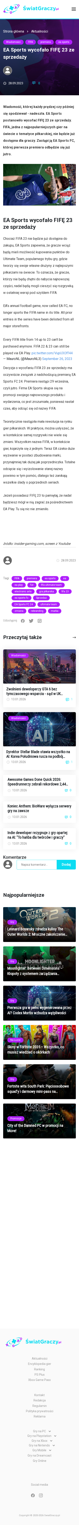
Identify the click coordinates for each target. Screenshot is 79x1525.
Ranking (39, 1369)
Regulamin (39, 1406)
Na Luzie (15, 1039)
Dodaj (66, 865)
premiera (45, 42)
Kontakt (39, 1395)
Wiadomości (13, 42)
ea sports (63, 42)
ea (64, 578)
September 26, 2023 (57, 359)
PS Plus (40, 1374)
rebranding (37, 610)
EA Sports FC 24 (24, 604)
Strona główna (13, 31)
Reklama (40, 1416)
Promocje (15, 1118)
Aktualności (39, 31)
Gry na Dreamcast (39, 1455)
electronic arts (23, 591)
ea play (19, 584)
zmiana (19, 610)
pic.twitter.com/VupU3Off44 (52, 353)
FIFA (30, 42)
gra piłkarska (46, 591)
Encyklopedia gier (39, 1364)
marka (54, 610)
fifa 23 (65, 591)
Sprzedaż (41, 597)
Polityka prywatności (39, 1411)
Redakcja (39, 1400)
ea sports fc (21, 597)
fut (31, 584)
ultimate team (48, 604)
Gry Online (39, 1460)
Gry (12, 922)
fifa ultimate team (51, 584)
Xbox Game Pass (39, 1380)
